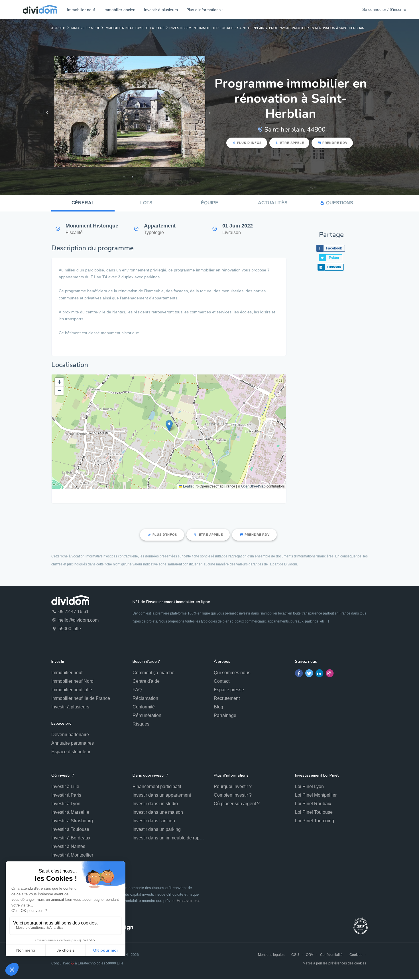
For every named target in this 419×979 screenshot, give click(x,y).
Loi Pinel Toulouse (314, 812)
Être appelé (292, 142)
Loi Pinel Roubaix (313, 803)
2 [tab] (132, 177)
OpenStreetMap (253, 486)
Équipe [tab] (209, 202)
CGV (309, 955)
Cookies (355, 955)
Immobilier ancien (119, 9)
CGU (295, 955)
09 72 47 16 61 (73, 611)
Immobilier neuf (81, 9)
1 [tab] (124, 177)
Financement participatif (157, 786)
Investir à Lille (65, 786)
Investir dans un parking (157, 829)
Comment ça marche (153, 672)
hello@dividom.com (78, 620)
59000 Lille (69, 628)
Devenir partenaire (70, 734)
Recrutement (227, 698)
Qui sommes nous (232, 672)
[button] (169, 426)
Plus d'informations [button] (203, 9)
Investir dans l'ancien (154, 820)
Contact (221, 681)
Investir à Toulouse (70, 829)
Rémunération (147, 715)
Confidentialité (331, 955)
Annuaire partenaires (72, 743)
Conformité (144, 706)
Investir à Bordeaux (70, 837)
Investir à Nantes (68, 846)
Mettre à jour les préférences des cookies (334, 963)
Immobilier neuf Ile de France (80, 698)
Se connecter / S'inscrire (384, 9)
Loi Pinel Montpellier (316, 795)
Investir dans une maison (158, 812)
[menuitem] (81, 9)
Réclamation (145, 698)
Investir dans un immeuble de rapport (170, 837)
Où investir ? (62, 775)
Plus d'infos (249, 142)
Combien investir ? (233, 795)
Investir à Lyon (65, 803)
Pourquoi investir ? (233, 786)
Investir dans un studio (155, 803)
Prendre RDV (334, 142)
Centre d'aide (146, 681)
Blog (218, 706)
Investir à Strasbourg (72, 820)
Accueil (58, 28)
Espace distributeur (70, 751)
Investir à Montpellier (72, 855)
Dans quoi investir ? (150, 775)
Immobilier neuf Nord (72, 681)
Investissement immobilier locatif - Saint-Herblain (217, 28)
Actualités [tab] (273, 202)
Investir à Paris (66, 795)
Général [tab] (83, 202)
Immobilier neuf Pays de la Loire (135, 28)
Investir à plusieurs (161, 9)
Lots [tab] (146, 202)
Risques (141, 724)
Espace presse (229, 689)
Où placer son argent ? (237, 803)
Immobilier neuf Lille (71, 689)
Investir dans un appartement (162, 795)
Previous (47, 113)
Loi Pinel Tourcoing (314, 820)
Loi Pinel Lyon (309, 786)
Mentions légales (271, 955)
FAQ (137, 689)
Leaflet (188, 486)
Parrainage (225, 715)
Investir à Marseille (70, 812)
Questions (339, 202)
